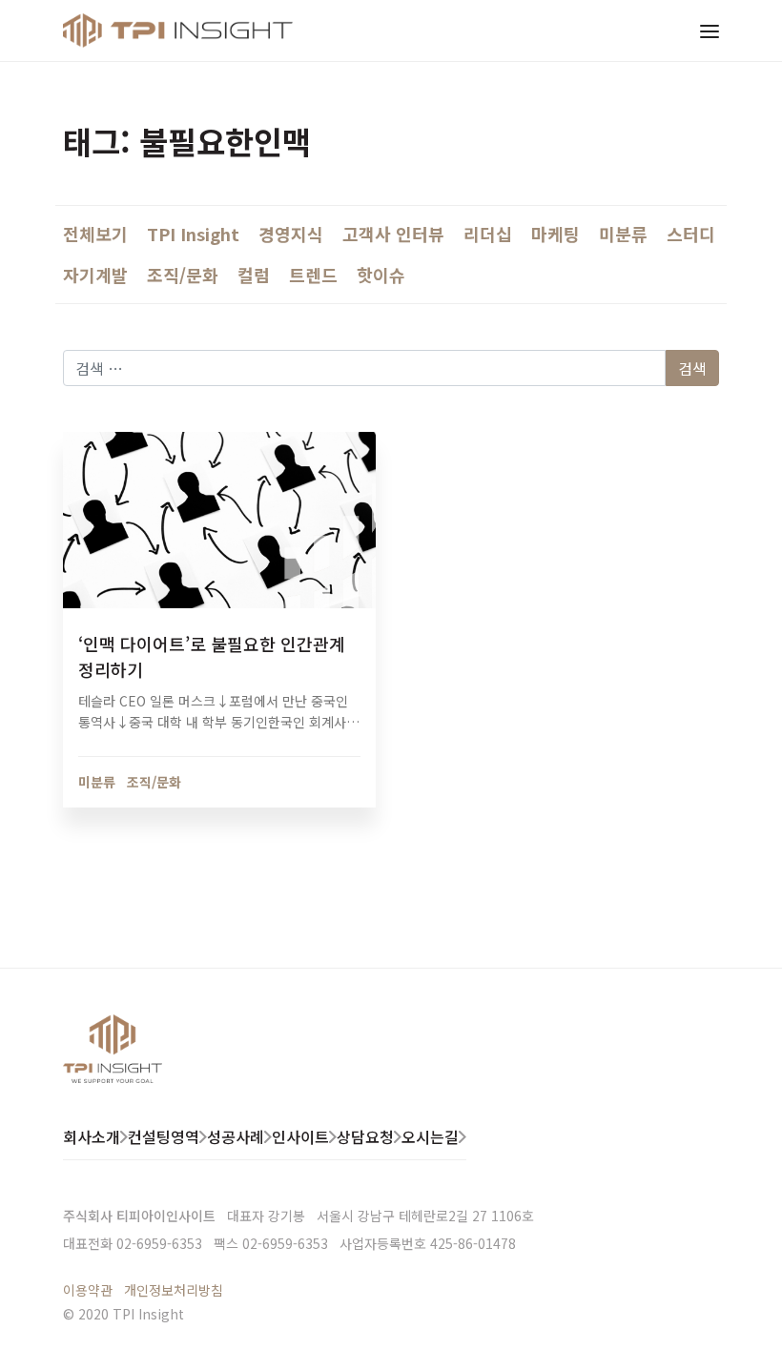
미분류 (623, 233)
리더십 (487, 233)
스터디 (691, 233)
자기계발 (95, 274)
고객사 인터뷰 (393, 233)
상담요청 (365, 1136)
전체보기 (95, 233)
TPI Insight (193, 233)
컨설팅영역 (163, 1136)
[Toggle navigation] (709, 30)
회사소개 (91, 1136)
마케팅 (555, 233)
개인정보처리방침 (173, 1289)
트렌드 (313, 274)
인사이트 (300, 1136)
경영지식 (290, 233)
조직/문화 (182, 274)
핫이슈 (381, 274)
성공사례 (235, 1136)
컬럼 (253, 274)
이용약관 (88, 1289)
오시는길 (430, 1136)
